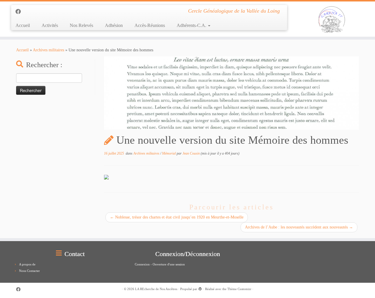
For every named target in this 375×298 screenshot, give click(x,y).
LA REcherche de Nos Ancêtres (156, 289)
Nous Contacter (29, 270)
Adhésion (114, 25)
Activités (50, 25)
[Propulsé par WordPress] (200, 288)
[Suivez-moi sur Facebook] (20, 12)
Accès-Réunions (149, 25)
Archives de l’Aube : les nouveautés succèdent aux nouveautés (299, 227)
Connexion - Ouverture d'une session (160, 264)
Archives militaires (48, 50)
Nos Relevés (81, 25)
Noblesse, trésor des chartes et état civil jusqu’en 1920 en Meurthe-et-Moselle (176, 217)
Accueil (23, 25)
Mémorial (169, 153)
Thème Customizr (239, 289)
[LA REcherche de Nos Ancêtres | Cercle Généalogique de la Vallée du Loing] (332, 19)
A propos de (27, 264)
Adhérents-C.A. (192, 25)
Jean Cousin (191, 153)
